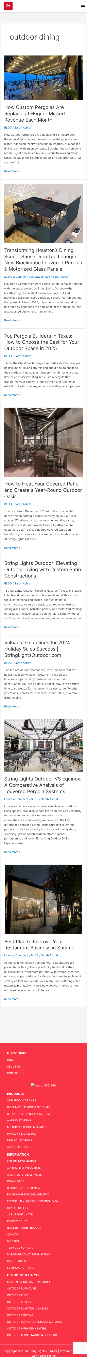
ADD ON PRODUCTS (19, 1147)
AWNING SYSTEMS (19, 1120)
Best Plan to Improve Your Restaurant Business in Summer (40, 945)
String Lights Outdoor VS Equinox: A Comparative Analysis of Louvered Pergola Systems (43, 785)
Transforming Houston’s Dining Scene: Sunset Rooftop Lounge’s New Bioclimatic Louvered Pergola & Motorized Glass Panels (43, 259)
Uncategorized (40, 276)
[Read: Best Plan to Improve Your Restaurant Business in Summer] (43, 899)
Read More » (12, 171)
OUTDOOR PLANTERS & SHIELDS (28, 1308)
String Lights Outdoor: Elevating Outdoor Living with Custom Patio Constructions (42, 569)
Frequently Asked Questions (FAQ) (32, 1201)
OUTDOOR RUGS (17, 1295)
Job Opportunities (20, 1214)
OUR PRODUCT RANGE (21, 1100)
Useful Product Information (28, 1254)
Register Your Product (24, 1227)
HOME (11, 1059)
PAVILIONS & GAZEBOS (21, 1133)
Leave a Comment (16, 276)
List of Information (21, 1161)
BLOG (8, 127)
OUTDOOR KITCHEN (19, 1302)
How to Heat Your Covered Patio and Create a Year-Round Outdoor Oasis (43, 490)
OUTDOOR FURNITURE (21, 1288)
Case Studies (16, 1261)
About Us (14, 1066)
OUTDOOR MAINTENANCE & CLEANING (32, 1335)
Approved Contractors (24, 1168)
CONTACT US (15, 1073)
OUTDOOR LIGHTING (20, 1315)
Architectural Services (24, 1174)
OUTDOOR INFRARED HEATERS (26, 1328)
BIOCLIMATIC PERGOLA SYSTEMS (28, 1107)
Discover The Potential (24, 1188)
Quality (12, 1234)
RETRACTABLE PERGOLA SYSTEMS (29, 1113)
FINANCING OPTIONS (20, 1267)
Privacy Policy (17, 1221)
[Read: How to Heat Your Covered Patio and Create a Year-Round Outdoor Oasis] (43, 441)
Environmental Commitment (28, 1194)
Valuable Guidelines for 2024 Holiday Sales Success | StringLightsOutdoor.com (37, 649)
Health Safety (17, 1208)
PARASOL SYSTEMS (19, 1140)
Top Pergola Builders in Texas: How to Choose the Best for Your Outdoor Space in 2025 (41, 342)
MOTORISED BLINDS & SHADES (26, 1127)
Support (13, 1241)
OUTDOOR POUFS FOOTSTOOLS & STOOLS (34, 1321)
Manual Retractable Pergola (29, 1282)
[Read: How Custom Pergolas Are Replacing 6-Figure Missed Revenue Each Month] (43, 77)
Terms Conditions (20, 1247)
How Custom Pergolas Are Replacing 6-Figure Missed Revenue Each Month (34, 113)
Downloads (15, 1181)
